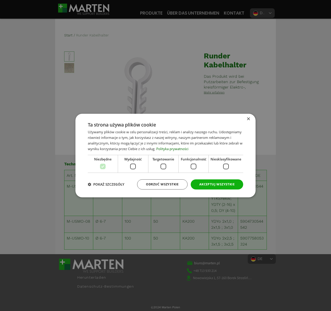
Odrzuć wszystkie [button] (162, 184)
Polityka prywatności (172, 149)
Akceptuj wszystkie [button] (217, 184)
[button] (106, 184)
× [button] (248, 119)
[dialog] (165, 155)
